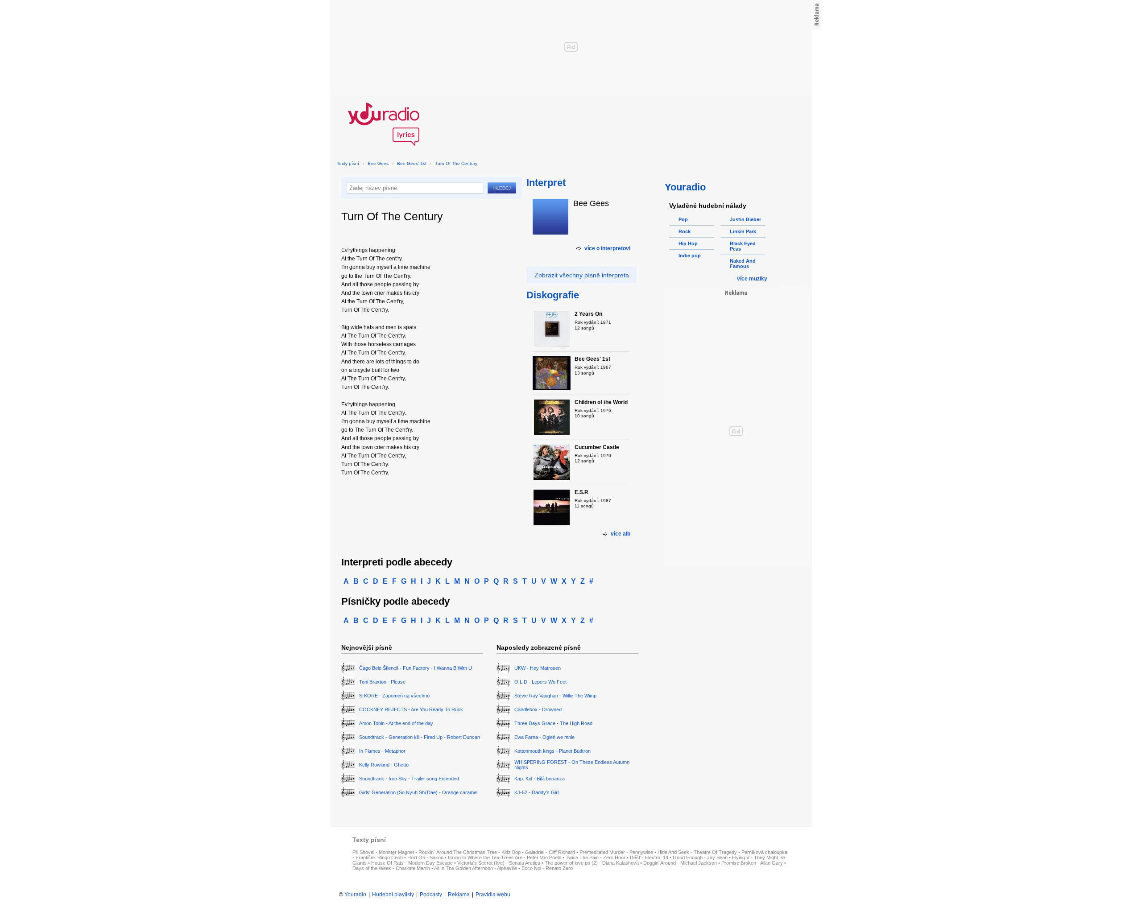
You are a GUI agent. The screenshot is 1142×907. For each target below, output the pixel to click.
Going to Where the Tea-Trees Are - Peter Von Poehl (504, 857)
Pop (683, 219)
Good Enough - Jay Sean (700, 857)
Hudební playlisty (393, 894)
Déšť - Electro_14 (649, 857)
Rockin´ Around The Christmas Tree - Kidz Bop (469, 852)
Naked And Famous (743, 263)
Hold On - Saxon (425, 857)
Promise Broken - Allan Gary (752, 863)
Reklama (459, 894)
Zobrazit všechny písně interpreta (581, 275)
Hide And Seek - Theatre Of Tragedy (697, 852)
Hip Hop (688, 243)
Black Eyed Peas (743, 246)
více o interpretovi (607, 248)
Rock (685, 231)
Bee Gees (378, 163)
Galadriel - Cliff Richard (550, 852)
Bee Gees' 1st (411, 163)
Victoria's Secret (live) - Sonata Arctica (498, 863)
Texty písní (348, 163)
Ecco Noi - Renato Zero (547, 868)
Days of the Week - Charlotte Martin (391, 868)
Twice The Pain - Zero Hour (595, 857)
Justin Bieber (745, 219)
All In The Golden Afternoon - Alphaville (475, 868)
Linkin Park (743, 231)
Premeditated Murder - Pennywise (616, 852)
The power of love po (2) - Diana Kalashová (592, 863)
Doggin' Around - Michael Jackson (680, 863)
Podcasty (431, 894)
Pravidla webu (493, 894)
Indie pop (690, 255)
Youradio (355, 894)
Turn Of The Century (456, 163)
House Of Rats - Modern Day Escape (412, 863)
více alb (620, 534)
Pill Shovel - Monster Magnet (383, 852)
